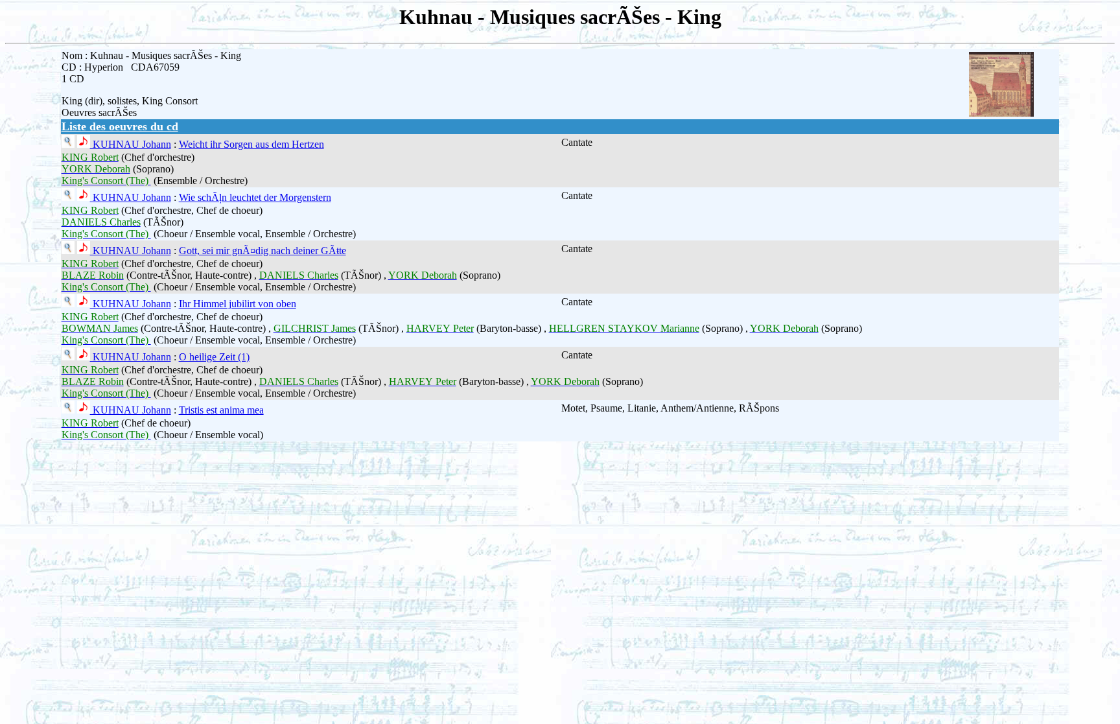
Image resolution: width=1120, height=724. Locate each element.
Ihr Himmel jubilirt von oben (237, 303)
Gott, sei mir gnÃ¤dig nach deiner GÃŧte (262, 250)
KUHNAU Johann (130, 144)
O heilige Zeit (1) (214, 356)
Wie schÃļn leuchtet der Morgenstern (255, 197)
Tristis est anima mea (221, 409)
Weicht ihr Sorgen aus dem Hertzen (251, 144)
